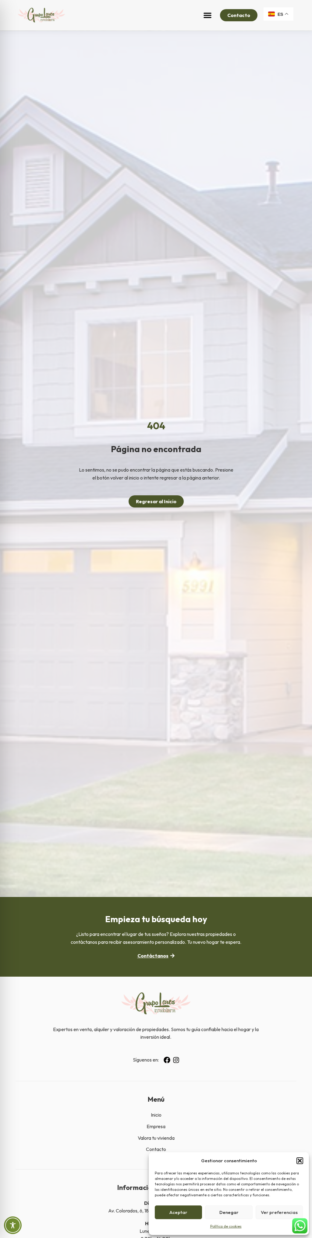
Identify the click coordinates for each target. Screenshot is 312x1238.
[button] (300, 1161)
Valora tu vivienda (156, 1138)
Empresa (156, 1126)
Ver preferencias (279, 1212)
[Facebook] (167, 1060)
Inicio (156, 1115)
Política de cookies (226, 1226)
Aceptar (178, 1212)
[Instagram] (176, 1060)
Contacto (156, 1149)
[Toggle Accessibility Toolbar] (13, 1225)
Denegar (229, 1212)
